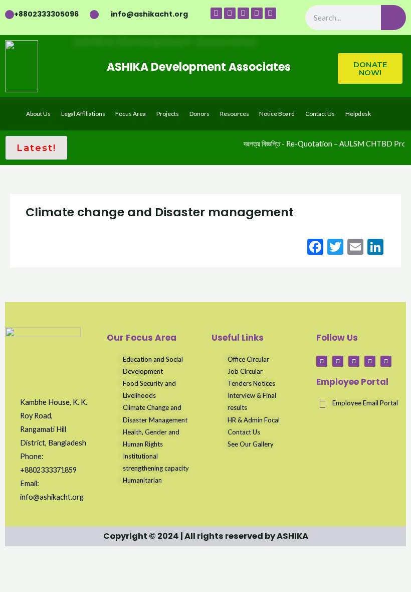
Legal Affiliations (83, 113)
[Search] (393, 17)
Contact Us (320, 113)
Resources (234, 113)
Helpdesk (358, 113)
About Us (38, 113)
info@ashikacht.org (149, 14)
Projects (167, 113)
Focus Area (130, 113)
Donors (199, 113)
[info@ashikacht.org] (94, 14)
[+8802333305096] (9, 14)
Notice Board (277, 113)
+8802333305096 (46, 14)
